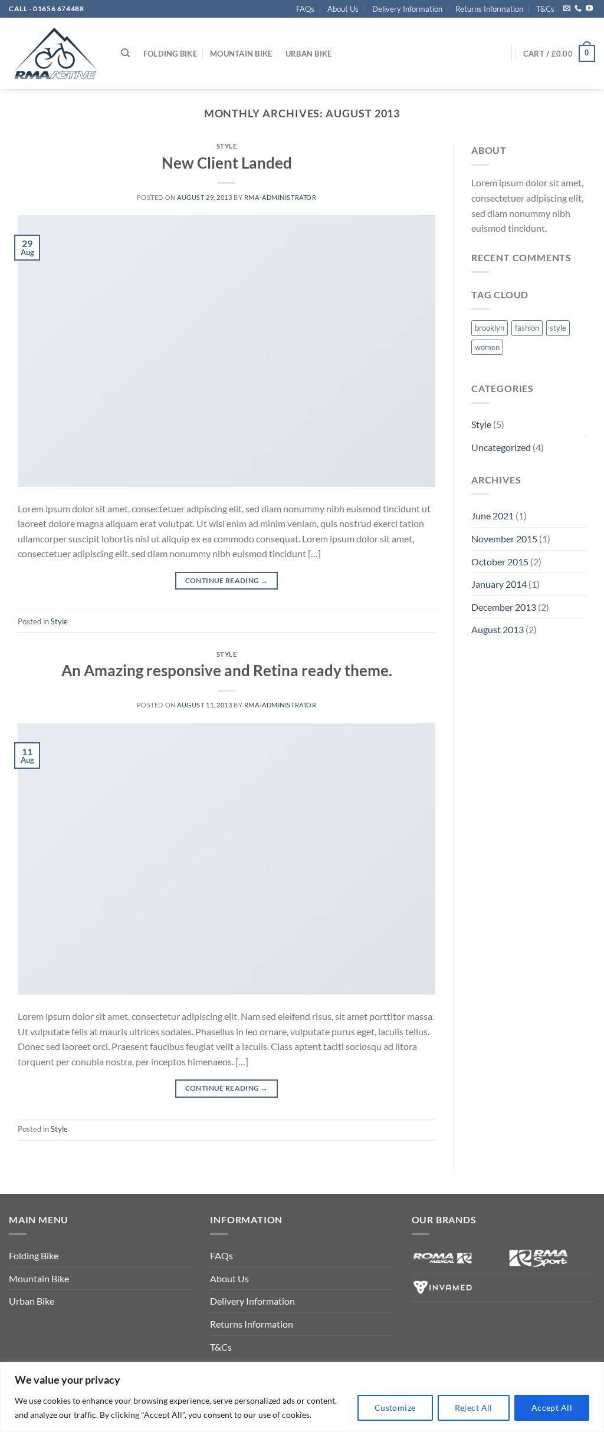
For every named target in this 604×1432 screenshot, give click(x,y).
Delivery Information (407, 9)
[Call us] (578, 9)
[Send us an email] (566, 9)
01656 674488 (58, 8)
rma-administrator (280, 197)
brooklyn (489, 328)
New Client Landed (227, 163)
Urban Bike (308, 53)
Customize (395, 1408)
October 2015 (499, 561)
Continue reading (226, 580)
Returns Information (489, 9)
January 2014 (499, 584)
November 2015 (504, 538)
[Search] (125, 53)
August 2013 (497, 629)
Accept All (551, 1408)
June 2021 (492, 515)
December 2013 (503, 607)
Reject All (474, 1408)
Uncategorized (501, 447)
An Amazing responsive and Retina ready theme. (226, 670)
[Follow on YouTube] (589, 9)
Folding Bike (170, 53)
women (487, 347)
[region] (302, 1397)
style (558, 328)
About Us (343, 9)
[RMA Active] (56, 53)
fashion (527, 328)
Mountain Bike (241, 53)
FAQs (305, 9)
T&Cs (545, 9)
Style (226, 146)
